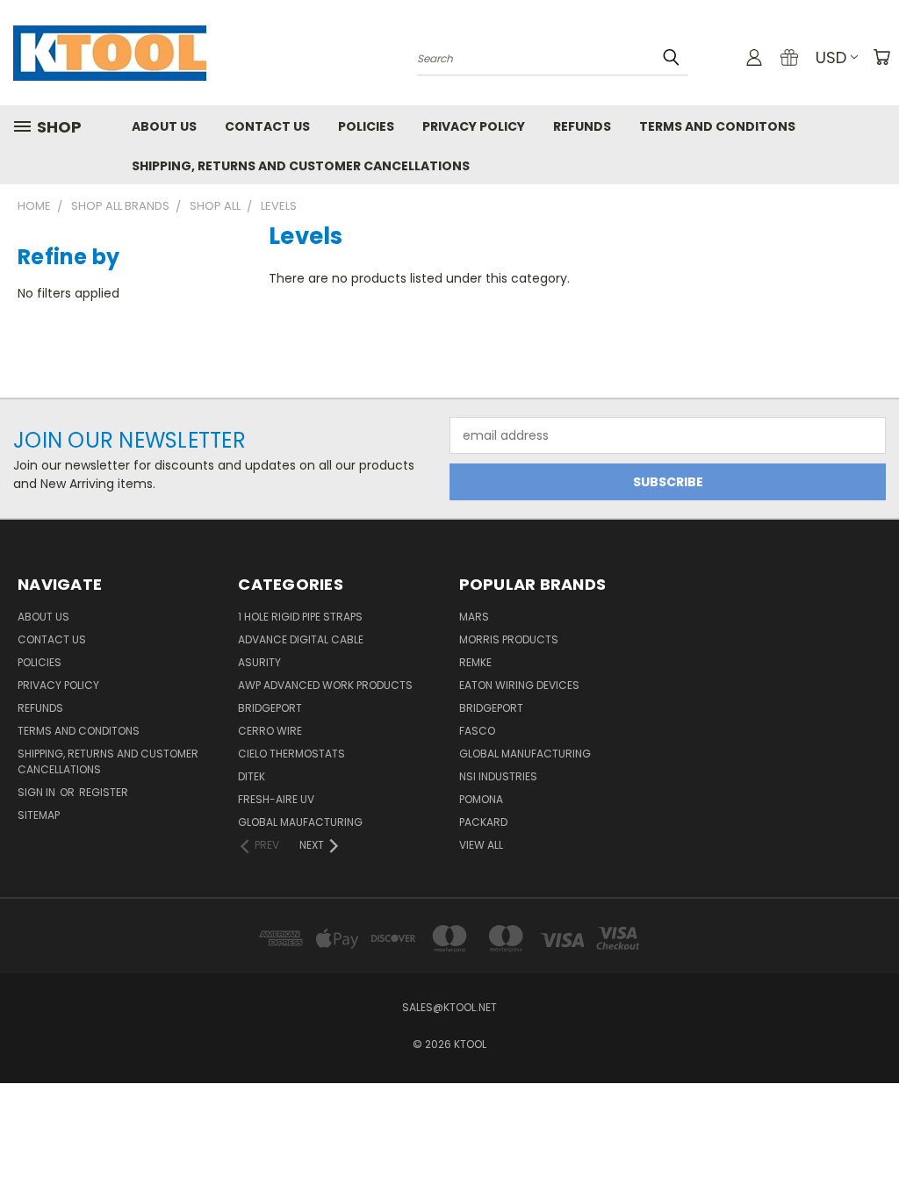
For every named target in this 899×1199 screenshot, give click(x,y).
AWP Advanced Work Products (325, 685)
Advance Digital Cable (300, 639)
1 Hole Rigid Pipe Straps (300, 616)
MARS (474, 616)
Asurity (259, 662)
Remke (475, 662)
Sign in (38, 792)
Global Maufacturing (300, 822)
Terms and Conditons (717, 126)
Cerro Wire (270, 730)
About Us (164, 126)
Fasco (477, 730)
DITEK (251, 776)
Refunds (582, 126)
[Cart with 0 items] (881, 57)
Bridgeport (270, 707)
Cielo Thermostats (291, 753)
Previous (872, 1144)
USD (831, 57)
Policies (366, 126)
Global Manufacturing (525, 753)
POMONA (481, 799)
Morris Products (508, 639)
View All (481, 844)
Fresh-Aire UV (276, 799)
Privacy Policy (473, 126)
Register (103, 792)
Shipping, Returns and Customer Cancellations (301, 166)
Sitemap (39, 815)
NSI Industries (498, 776)
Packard (483, 822)
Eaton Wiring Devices (519, 685)
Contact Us (267, 126)
